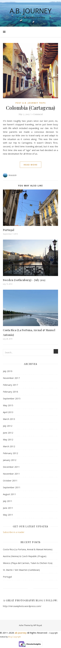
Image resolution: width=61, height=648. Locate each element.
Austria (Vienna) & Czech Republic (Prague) (24, 556)
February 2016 (10, 391)
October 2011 (10, 480)
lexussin (13, 175)
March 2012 (9, 446)
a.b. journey (30, 10)
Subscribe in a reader (13, 532)
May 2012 (8, 439)
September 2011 (11, 487)
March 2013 (9, 418)
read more (30, 164)
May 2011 (8, 514)
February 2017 (10, 384)
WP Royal (37, 625)
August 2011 (9, 494)
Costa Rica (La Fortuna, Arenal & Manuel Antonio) (27, 549)
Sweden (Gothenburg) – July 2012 (24, 280)
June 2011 (8, 507)
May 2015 (8, 405)
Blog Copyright (14, 637)
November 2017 (11, 377)
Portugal (8, 230)
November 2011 (11, 473)
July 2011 (7, 501)
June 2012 (8, 432)
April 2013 (8, 412)
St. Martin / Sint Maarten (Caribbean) (21, 569)
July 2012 (7, 425)
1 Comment (37, 114)
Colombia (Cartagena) (30, 107)
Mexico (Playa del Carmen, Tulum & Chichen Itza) (27, 563)
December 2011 (11, 466)
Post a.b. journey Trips (31, 103)
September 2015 (11, 398)
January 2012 (9, 460)
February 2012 (10, 453)
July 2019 (7, 371)
